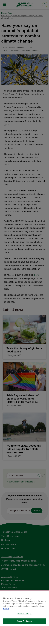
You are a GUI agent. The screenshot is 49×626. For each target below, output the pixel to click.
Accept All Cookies (24, 621)
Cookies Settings (24, 614)
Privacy (6, 609)
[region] (24, 608)
